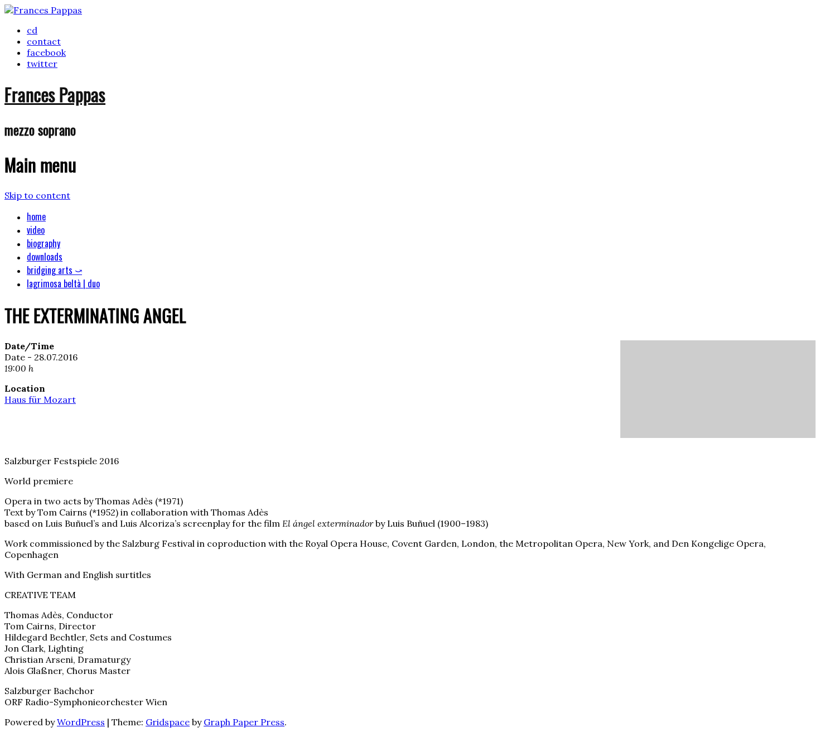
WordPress (81, 722)
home (36, 216)
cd (32, 30)
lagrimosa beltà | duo (63, 283)
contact (44, 41)
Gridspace (168, 722)
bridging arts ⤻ (54, 270)
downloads (44, 256)
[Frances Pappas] (43, 10)
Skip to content (37, 195)
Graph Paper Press (244, 722)
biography (43, 243)
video (36, 230)
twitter (42, 63)
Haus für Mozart (40, 399)
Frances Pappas (54, 94)
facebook (46, 52)
